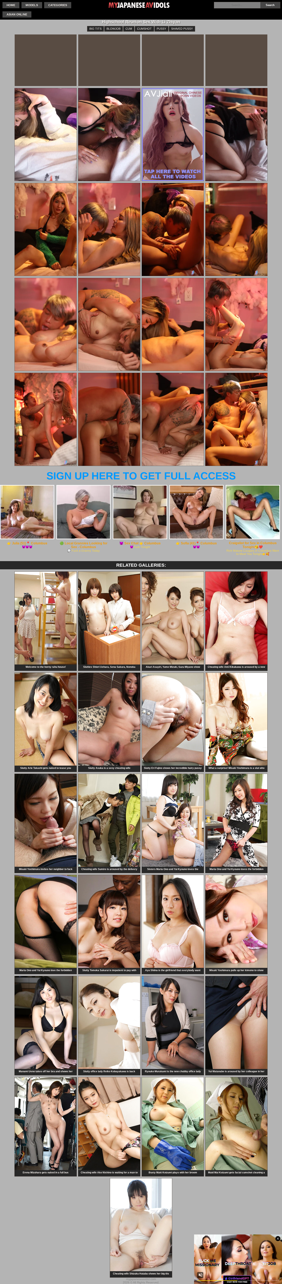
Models (32, 5)
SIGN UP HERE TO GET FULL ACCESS (141, 476)
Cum (129, 28)
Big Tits (95, 28)
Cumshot (144, 28)
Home (11, 5)
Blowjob (114, 28)
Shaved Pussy (182, 28)
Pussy (161, 28)
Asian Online (17, 14)
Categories (57, 5)
